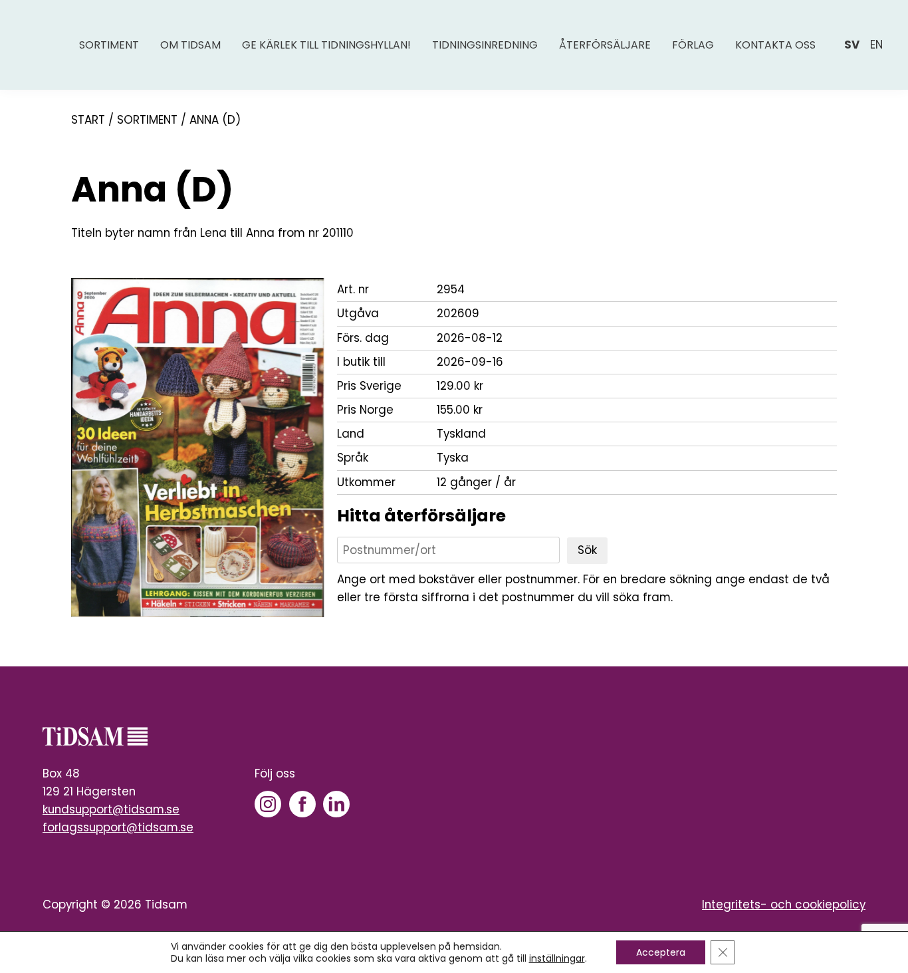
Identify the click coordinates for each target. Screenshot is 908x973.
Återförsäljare (605, 45)
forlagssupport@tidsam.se (118, 827)
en (876, 45)
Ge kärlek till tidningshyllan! (326, 45)
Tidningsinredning (485, 45)
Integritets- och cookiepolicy (783, 904)
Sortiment (109, 45)
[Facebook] (302, 804)
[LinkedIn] (336, 804)
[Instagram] (268, 804)
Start (88, 120)
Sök (587, 550)
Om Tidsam (190, 45)
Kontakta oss (775, 45)
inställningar (557, 958)
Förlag (693, 45)
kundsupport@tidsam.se (111, 809)
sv (851, 45)
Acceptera (660, 952)
